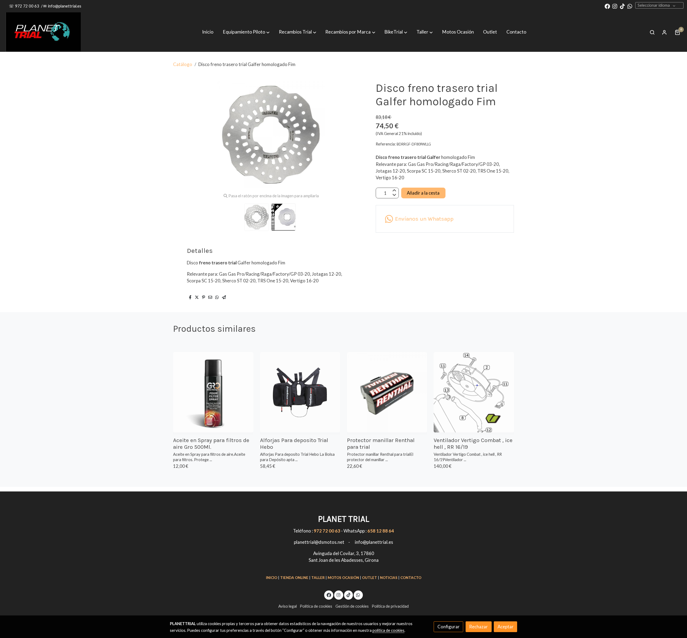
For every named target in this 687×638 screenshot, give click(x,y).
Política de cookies (316, 606)
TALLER (318, 577)
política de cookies (388, 630)
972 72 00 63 (27, 6)
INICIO (271, 577)
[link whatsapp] (629, 6)
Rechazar (478, 626)
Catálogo (182, 64)
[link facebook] (607, 6)
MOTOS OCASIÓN (343, 577)
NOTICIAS (388, 577)
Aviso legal (287, 606)
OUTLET (369, 577)
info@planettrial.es (64, 6)
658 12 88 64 (380, 531)
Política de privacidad (390, 606)
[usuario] (664, 32)
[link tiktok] (622, 6)
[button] (350, 32)
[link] (43, 32)
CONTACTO (410, 577)
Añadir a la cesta (423, 193)
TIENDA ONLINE (294, 577)
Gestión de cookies (352, 606)
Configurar (448, 626)
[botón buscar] (652, 32)
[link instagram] (614, 6)
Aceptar (506, 626)
